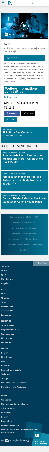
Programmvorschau (10, 329)
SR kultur (5, 298)
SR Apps (4, 378)
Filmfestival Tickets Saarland (18, 245)
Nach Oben (42, 263)
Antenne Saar (7, 311)
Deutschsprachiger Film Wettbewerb (24, 239)
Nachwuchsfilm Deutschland (24, 228)
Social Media (6, 374)
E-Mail (11, 120)
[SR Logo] (10, 3)
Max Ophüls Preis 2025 (28, 217)
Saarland (13, 217)
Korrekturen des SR (9, 425)
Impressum (6, 412)
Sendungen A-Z (7, 334)
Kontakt (4, 353)
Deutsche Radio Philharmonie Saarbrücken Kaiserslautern (19, 431)
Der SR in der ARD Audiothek (13, 387)
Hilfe (3, 361)
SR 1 (3, 294)
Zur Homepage (10, 97)
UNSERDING (6, 306)
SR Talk (34, 245)
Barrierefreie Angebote (11, 370)
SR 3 (3, 302)
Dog (40, 245)
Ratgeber (5, 283)
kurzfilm (24, 250)
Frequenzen (6, 315)
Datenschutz (6, 421)
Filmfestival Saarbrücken (24, 222)
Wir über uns (6, 400)
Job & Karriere (7, 408)
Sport (3, 275)
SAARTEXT (5, 365)
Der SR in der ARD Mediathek (13, 382)
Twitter (29, 113)
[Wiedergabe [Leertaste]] (24, 26)
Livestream (6, 338)
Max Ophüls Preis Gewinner (24, 234)
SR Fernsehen (7, 325)
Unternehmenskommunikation (14, 404)
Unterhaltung (7, 279)
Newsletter (6, 357)
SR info (4, 270)
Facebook (13, 113)
